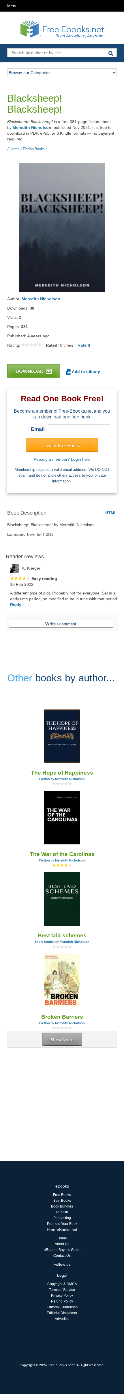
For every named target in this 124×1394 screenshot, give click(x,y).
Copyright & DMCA (62, 1284)
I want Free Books (62, 445)
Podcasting (62, 1218)
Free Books (62, 1195)
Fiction (44, 779)
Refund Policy (62, 1301)
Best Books (62, 1201)
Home (62, 1238)
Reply (15, 604)
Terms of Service (62, 1290)
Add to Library (85, 371)
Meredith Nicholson (32, 127)
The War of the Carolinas (62, 854)
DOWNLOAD (30, 371)
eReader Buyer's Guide (62, 1250)
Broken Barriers (62, 1017)
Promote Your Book (62, 1224)
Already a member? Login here (62, 459)
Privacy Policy (62, 1296)
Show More (62, 1039)
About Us (62, 1244)
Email (38, 429)
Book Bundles (62, 1206)
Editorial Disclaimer (62, 1313)
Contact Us (62, 1256)
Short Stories (45, 941)
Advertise (62, 1319)
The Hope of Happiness (62, 773)
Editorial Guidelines (62, 1307)
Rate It (84, 345)
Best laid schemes (62, 935)
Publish (62, 1212)
